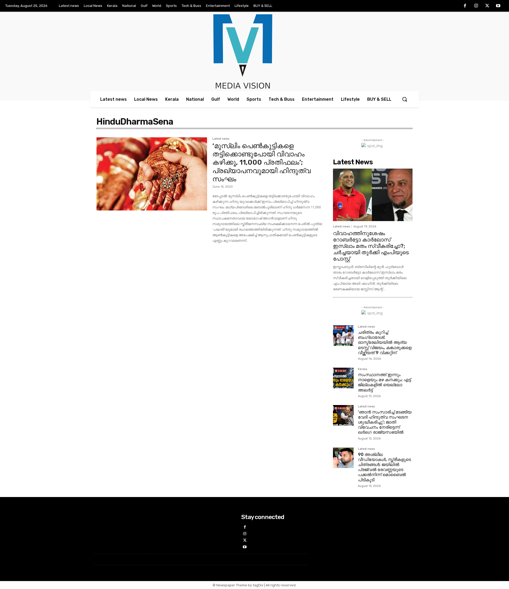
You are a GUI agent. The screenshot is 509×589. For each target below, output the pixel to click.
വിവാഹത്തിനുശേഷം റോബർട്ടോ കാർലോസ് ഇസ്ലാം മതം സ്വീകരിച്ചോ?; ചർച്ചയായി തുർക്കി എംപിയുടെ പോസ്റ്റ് (371, 246)
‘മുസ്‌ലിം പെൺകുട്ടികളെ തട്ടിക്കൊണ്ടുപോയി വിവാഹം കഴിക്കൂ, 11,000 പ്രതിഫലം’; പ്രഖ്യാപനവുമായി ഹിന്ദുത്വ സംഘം (261, 162)
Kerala (362, 369)
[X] (487, 6)
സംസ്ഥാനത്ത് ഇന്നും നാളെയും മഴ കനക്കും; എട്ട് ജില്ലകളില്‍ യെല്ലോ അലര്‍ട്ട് (384, 382)
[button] (405, 99)
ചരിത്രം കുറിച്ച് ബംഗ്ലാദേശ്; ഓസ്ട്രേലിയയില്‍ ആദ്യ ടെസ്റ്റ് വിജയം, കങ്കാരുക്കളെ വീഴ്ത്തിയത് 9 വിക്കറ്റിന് (384, 342)
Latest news (220, 138)
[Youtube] (498, 6)
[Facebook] (465, 6)
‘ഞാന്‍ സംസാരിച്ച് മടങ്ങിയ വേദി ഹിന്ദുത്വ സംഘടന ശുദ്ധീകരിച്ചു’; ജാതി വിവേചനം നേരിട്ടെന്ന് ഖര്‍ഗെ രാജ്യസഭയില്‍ (384, 422)
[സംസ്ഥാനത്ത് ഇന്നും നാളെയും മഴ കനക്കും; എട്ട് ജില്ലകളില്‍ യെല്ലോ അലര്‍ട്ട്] (343, 378)
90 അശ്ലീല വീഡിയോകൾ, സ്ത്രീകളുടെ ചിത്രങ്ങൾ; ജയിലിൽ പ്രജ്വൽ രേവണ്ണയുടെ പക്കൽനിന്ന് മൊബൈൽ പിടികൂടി (384, 467)
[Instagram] (476, 6)
